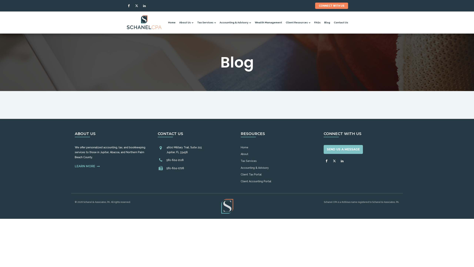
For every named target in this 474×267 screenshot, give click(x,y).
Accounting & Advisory (234, 22)
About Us (185, 22)
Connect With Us (331, 5)
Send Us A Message (343, 149)
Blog (327, 22)
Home (172, 22)
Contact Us (341, 22)
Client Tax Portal (251, 174)
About (244, 154)
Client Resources (297, 22)
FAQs (317, 22)
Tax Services (205, 22)
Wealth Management (268, 22)
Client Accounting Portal (256, 181)
